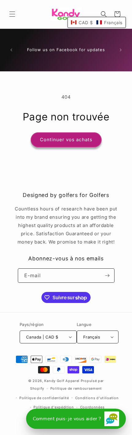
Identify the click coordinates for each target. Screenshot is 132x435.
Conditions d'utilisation (97, 398)
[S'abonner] (107, 275)
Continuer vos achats (66, 139)
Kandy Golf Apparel (62, 381)
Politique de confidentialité (44, 398)
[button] (12, 14)
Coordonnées (92, 407)
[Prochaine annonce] (120, 50)
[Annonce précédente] (11, 50)
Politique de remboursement (76, 388)
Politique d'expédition (53, 407)
